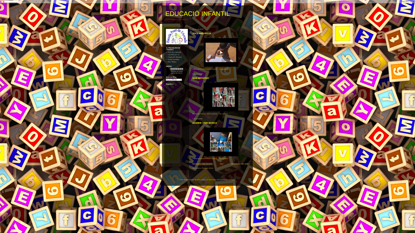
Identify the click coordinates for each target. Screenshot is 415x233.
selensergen (212, 179)
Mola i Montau (172, 62)
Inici (221, 164)
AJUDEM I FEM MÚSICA (204, 123)
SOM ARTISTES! (200, 78)
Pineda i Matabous (173, 59)
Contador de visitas (177, 71)
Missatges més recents (202, 164)
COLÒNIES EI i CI (173, 55)
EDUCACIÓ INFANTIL (197, 13)
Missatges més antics (240, 164)
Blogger (232, 179)
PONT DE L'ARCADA (174, 52)
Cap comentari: (224, 69)
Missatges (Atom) (207, 168)
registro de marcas (177, 73)
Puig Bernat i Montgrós (175, 57)
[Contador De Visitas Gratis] (176, 70)
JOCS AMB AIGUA (201, 33)
